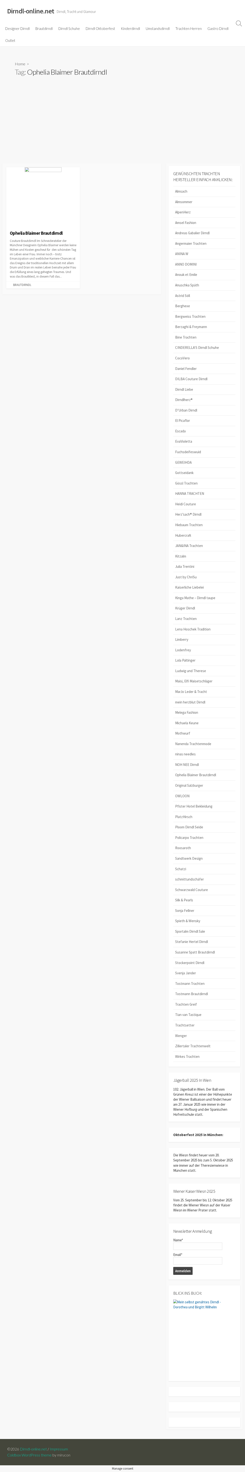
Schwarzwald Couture (191, 889)
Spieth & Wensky (187, 921)
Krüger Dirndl (185, 608)
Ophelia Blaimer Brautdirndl (195, 775)
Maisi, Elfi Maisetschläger (193, 681)
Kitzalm (180, 556)
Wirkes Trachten (187, 1056)
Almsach (181, 191)
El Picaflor (182, 420)
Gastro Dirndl (217, 28)
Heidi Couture (185, 504)
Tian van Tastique (188, 1014)
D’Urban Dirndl (186, 410)
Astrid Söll (182, 295)
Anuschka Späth (187, 285)
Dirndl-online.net (33, 1449)
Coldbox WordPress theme (29, 1455)
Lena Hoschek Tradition (193, 629)
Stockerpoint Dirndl (189, 962)
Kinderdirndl (130, 28)
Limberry (181, 639)
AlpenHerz (183, 212)
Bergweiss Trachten (190, 316)
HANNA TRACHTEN (189, 493)
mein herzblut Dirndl (190, 702)
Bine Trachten (185, 337)
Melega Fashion (186, 712)
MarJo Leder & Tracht (191, 691)
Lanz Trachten (186, 618)
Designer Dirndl (17, 28)
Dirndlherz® (184, 399)
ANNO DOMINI (186, 264)
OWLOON (182, 796)
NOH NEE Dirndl (187, 764)
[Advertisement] (122, 127)
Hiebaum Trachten (189, 525)
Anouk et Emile (186, 274)
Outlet (10, 40)
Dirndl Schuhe (69, 28)
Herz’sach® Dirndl (188, 514)
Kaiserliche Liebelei (189, 587)
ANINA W (181, 253)
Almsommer (183, 202)
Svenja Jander (185, 973)
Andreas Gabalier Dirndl (192, 233)
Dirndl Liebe (184, 389)
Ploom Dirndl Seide (189, 827)
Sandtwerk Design (189, 858)
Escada (180, 431)
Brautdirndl (44, 28)
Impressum (59, 1449)
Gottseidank (184, 472)
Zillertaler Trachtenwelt (193, 1046)
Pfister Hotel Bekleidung (193, 806)
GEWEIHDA (183, 462)
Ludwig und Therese (190, 671)
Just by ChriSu (186, 577)
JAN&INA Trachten (189, 545)
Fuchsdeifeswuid (188, 452)
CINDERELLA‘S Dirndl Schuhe (197, 347)
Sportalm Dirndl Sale (190, 931)
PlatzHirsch (183, 816)
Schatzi (180, 869)
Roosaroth (183, 848)
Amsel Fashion (185, 222)
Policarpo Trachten (189, 837)
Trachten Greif (186, 1004)
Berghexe (182, 306)
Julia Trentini (184, 566)
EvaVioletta (183, 441)
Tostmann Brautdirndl (191, 994)
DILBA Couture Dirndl (191, 379)
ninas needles (185, 754)
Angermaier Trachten (190, 243)
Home (20, 63)
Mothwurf (182, 733)
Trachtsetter (185, 1025)
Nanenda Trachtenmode (193, 744)
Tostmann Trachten (190, 983)
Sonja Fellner (184, 910)
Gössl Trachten (186, 483)
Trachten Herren (188, 28)
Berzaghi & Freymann (191, 326)
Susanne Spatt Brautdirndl (195, 952)
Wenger (181, 1035)
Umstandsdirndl (158, 28)
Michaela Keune (187, 723)
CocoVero (182, 358)
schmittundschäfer (189, 879)
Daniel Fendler (186, 368)
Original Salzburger (189, 785)
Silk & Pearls (184, 900)
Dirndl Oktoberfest (100, 28)
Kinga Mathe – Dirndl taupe (195, 598)
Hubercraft (183, 535)
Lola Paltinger (185, 660)
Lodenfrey (183, 650)
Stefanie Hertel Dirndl (191, 941)
